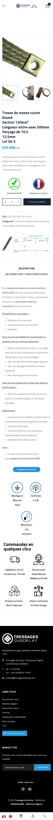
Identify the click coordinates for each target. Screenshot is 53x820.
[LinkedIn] (30, 789)
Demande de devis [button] (26, 469)
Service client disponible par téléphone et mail (38, 574)
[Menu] (3, 6)
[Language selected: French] (8, 816)
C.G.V (4, 725)
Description (26, 268)
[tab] (26, 269)
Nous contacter (8, 721)
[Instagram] (23, 789)
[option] (11, 816)
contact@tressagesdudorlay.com (20, 677)
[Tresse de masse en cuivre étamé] (10, 92)
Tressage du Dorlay (24, 800)
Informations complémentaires (26, 274)
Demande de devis (10, 708)
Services (6, 712)
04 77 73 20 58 (12, 669)
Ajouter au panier (37, 202)
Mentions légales (9, 703)
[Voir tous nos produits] (21, 816)
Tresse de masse (23, 221)
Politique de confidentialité (14, 716)
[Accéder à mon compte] (33, 816)
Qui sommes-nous (10, 699)
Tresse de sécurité (25, 225)
